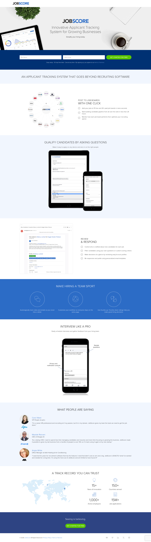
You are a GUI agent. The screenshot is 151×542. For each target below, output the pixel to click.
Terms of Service (57, 538)
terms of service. (100, 62)
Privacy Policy (47, 538)
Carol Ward (36, 417)
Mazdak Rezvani (38, 434)
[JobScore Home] (21, 3)
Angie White (37, 450)
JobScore (27, 538)
